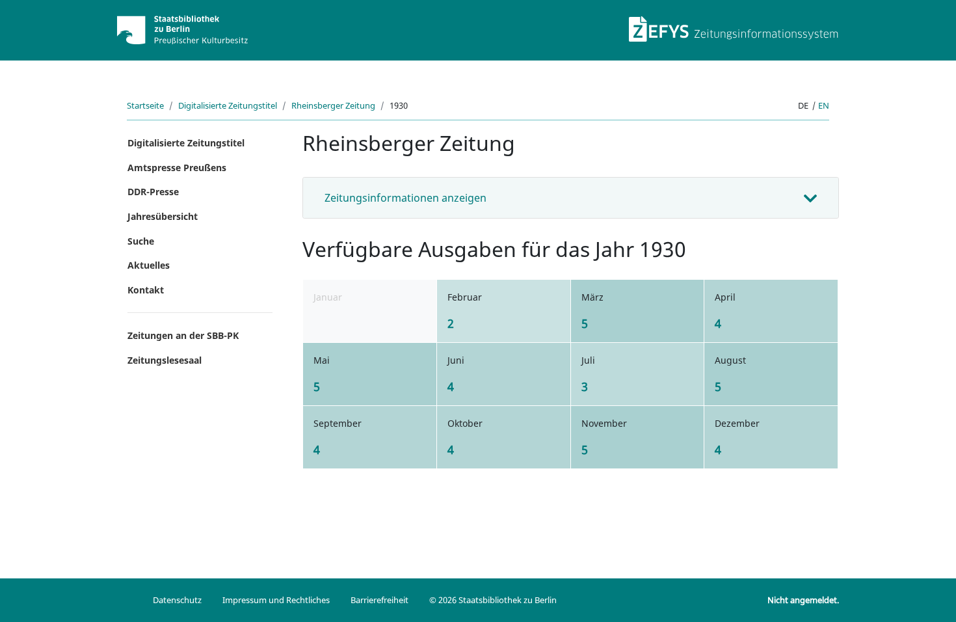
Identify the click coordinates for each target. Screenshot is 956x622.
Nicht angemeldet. (803, 600)
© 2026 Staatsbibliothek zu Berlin (493, 600)
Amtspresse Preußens (176, 167)
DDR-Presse (153, 191)
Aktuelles (148, 265)
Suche (140, 241)
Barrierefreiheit (379, 600)
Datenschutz (177, 600)
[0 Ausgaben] (374, 323)
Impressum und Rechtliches (276, 600)
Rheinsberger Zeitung (333, 105)
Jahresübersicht (162, 216)
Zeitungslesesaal (164, 360)
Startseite (145, 105)
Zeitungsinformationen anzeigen (405, 198)
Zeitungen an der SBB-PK (183, 335)
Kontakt (145, 290)
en (823, 105)
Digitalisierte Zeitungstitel (227, 105)
